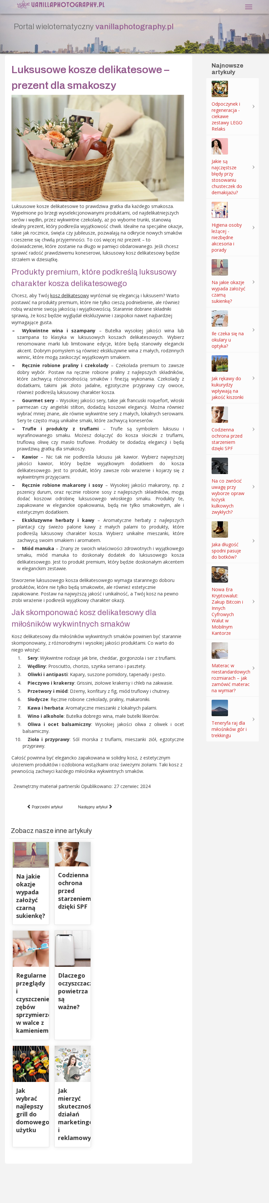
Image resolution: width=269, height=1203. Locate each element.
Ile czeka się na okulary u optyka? (228, 339)
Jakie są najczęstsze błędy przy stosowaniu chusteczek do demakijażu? (227, 177)
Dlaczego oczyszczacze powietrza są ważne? (77, 991)
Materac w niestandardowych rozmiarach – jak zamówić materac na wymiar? (231, 678)
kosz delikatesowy (69, 295)
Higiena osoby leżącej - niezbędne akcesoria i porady (227, 237)
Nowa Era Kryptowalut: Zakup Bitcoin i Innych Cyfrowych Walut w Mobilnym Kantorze (227, 611)
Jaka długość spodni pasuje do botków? (226, 550)
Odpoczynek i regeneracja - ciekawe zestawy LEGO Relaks (227, 116)
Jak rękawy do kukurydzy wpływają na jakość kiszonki (227, 387)
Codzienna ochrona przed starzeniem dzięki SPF (227, 438)
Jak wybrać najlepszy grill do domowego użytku (33, 1110)
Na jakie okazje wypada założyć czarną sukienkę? (30, 896)
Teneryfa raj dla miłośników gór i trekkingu (229, 729)
